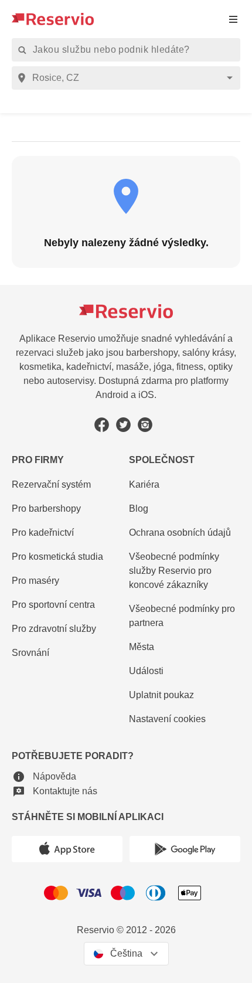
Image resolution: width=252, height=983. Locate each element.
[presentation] (233, 19)
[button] (44, 776)
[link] (184, 571)
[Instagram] (145, 425)
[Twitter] (123, 425)
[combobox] (128, 78)
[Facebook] (102, 425)
